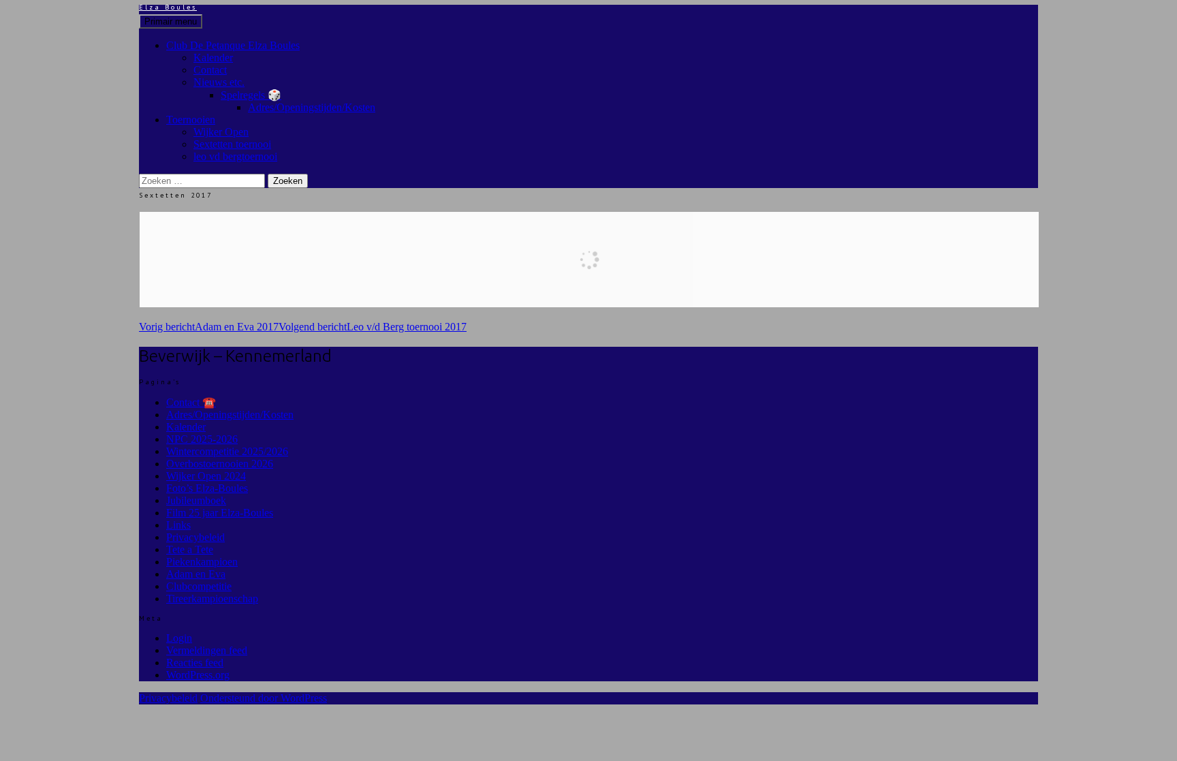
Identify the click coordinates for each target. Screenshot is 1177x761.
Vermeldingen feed (206, 650)
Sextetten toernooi (232, 144)
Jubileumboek (196, 500)
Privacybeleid (195, 537)
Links (178, 525)
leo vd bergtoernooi (235, 156)
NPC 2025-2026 (202, 439)
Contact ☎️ (191, 402)
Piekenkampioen (202, 562)
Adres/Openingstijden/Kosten (311, 107)
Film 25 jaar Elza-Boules (219, 512)
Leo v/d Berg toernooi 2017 (373, 326)
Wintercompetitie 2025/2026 (227, 451)
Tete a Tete (189, 549)
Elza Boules (168, 7)
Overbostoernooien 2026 (219, 463)
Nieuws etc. (219, 82)
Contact (210, 70)
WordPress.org (198, 675)
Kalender (213, 57)
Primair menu (170, 21)
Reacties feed (194, 662)
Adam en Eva (195, 574)
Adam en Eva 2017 (209, 326)
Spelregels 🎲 (251, 95)
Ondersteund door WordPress (263, 698)
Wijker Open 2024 (206, 476)
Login (179, 638)
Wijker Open (221, 132)
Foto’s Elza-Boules (207, 488)
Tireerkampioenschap (212, 598)
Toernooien (190, 119)
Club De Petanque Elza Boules (233, 45)
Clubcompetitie (199, 586)
